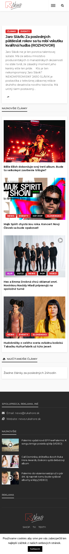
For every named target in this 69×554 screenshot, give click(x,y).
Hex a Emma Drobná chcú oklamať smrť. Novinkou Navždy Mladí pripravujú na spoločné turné (30, 285)
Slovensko (54, 216)
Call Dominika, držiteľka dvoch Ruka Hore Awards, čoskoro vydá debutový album (43, 460)
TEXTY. (42, 527)
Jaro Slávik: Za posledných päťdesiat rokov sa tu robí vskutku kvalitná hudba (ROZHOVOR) (34, 41)
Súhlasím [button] (35, 549)
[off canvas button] (53, 5)
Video (52, 273)
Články (11, 31)
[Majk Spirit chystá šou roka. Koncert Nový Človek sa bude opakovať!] (34, 199)
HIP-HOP (38, 216)
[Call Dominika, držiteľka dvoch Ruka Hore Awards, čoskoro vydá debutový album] (10, 461)
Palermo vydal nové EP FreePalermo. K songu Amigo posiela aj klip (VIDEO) (44, 442)
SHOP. (27, 527)
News (10, 158)
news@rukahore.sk (27, 413)
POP (42, 273)
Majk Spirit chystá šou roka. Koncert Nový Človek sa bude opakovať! (32, 226)
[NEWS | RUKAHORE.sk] (34, 518)
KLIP (9, 273)
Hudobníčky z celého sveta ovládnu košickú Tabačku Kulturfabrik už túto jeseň (33, 344)
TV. (34, 527)
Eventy (25, 31)
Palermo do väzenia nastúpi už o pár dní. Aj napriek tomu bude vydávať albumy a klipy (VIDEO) (42, 476)
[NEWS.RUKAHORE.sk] (14, 5)
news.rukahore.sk (30, 419)
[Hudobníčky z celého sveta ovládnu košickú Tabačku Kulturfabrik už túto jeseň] (34, 317)
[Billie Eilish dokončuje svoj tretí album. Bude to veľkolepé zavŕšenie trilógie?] (34, 141)
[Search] (62, 5)
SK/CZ (20, 273)
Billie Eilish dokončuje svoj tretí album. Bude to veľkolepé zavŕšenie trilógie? (33, 168)
